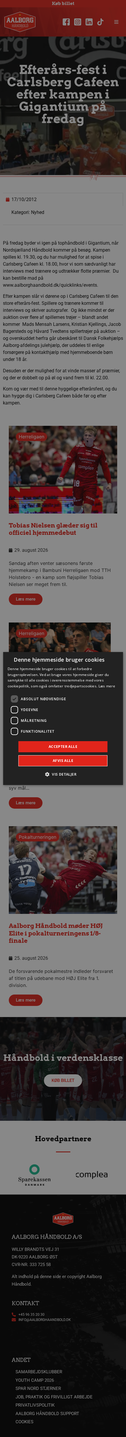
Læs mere (106, 686)
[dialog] (63, 718)
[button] (63, 774)
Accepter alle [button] (63, 746)
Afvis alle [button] (63, 760)
